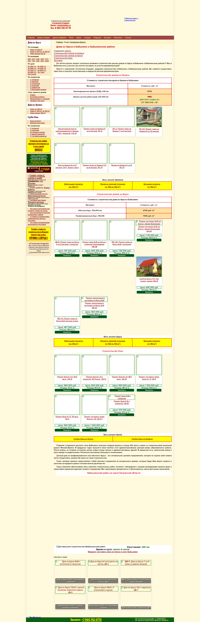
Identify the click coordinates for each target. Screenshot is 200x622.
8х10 (47, 61)
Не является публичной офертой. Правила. (152, 620)
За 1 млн (41, 72)
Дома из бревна (59, 38)
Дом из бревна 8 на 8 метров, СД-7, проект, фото (67, 166)
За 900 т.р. (32, 72)
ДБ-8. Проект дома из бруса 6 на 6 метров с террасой (67, 243)
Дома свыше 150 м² (38, 54)
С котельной (35, 84)
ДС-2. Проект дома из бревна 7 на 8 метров (121, 130)
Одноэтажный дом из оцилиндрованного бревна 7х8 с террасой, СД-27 (67, 131)
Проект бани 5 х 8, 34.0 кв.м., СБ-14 (67, 378)
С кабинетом (35, 88)
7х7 (46, 59)
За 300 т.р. (32, 66)
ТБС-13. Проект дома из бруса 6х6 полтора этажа (67, 320)
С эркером (34, 82)
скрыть (68, 51)
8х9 (42, 61)
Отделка (97, 38)
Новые (32, 95)
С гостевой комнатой (38, 136)
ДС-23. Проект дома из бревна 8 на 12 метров (149, 130)
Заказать (67, 256)
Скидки (87, 38)
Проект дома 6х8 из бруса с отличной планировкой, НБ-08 (94, 244)
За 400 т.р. (42, 66)
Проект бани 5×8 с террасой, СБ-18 (122, 402)
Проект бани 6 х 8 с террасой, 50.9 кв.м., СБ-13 (94, 378)
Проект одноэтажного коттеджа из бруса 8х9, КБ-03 (94, 305)
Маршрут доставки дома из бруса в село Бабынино (113, 552)
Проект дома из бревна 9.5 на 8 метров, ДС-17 (94, 166)
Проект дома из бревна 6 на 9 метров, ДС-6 (94, 130)
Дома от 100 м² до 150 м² (40, 52)
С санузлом (34, 86)
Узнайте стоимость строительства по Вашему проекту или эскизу (38, 234)
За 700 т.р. (32, 70)
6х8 (37, 59)
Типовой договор (36, 202)
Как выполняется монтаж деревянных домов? (39, 214)
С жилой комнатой (37, 134)
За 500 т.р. (32, 68)
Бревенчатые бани (37, 123)
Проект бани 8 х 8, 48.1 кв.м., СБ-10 (122, 378)
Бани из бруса (35, 121)
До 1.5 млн (32, 74)
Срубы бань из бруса (83, 439)
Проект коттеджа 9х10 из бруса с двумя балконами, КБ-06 (149, 229)
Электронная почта (37, 196)
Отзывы (107, 38)
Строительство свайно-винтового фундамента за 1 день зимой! (38, 145)
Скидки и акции (35, 178)
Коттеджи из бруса (37, 97)
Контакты (118, 38)
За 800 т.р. (42, 70)
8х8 (37, 61)
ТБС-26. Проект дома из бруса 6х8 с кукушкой (121, 243)
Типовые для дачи (37, 101)
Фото (71, 38)
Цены (79, 38)
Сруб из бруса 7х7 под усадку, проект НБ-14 (149, 280)
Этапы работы (39, 189)
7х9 (33, 61)
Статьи (128, 38)
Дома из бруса (44, 38)
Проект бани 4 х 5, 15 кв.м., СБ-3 (67, 418)
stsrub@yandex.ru (64, 25)
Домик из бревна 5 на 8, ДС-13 (121, 166)
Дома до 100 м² (36, 50)
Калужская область (78, 42)
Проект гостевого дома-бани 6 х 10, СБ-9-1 (94, 418)
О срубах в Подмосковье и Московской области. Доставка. (39, 219)
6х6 (29, 59)
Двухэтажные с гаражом (39, 99)
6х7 (33, 59)
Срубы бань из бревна (142, 439)
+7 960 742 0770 (92, 620)
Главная (31, 38)
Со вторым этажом (37, 132)
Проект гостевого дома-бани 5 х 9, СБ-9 (149, 378)
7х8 (29, 61)
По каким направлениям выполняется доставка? (38, 224)
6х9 (42, 59)
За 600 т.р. (42, 68)
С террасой (34, 80)
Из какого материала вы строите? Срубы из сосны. (39, 210)
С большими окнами (38, 90)
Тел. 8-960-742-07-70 (60, 28)
